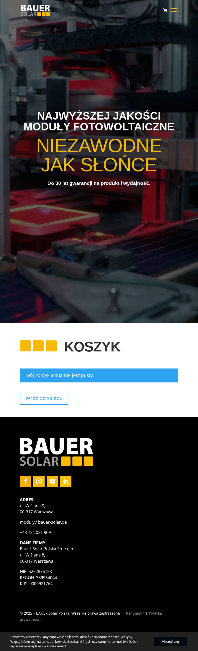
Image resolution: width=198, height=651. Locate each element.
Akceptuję (170, 641)
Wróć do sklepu (44, 398)
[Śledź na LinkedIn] (65, 481)
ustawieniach (57, 646)
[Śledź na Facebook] (25, 481)
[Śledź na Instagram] (39, 481)
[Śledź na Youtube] (52, 481)
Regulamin (135, 613)
